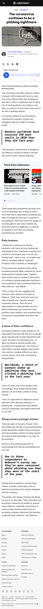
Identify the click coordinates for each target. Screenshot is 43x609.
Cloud (4, 554)
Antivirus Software (28, 535)
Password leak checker (10, 575)
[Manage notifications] (37, 604)
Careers (24, 577)
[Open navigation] (4, 3)
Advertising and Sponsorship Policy (26, 598)
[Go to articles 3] (8, 200)
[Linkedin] (19, 591)
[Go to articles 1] (4, 200)
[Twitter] (3, 591)
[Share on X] (8, 64)
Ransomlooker (7, 583)
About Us (25, 566)
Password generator (9, 566)
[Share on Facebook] (12, 64)
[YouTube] (24, 591)
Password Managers (29, 539)
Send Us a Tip (26, 569)
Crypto (4, 550)
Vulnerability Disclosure (9, 600)
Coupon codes (7, 586)
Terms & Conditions (8, 598)
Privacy (4, 546)
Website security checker (10, 579)
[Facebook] (7, 591)
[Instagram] (11, 591)
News (4, 535)
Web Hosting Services (29, 554)
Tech (3, 557)
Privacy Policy (30, 597)
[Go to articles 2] (6, 200)
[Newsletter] (32, 591)
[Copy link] (3, 64)
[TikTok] (15, 591)
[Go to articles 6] (14, 200)
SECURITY (24, 10)
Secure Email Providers (29, 546)
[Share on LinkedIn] (17, 64)
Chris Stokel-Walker (15, 52)
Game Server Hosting (29, 557)
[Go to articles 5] (12, 200)
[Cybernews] (21, 3)
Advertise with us (27, 573)
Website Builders (27, 550)
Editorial (4, 539)
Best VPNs (25, 542)
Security (7, 194)
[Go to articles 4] (10, 200)
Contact (11, 597)
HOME (16, 10)
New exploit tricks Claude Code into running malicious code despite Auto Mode (15, 188)
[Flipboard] (28, 591)
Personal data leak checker (8, 570)
